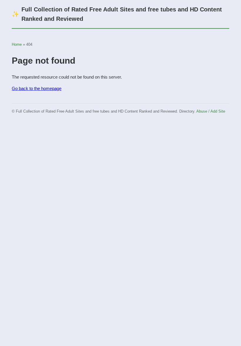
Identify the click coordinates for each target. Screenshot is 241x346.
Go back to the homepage (36, 88)
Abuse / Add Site (210, 111)
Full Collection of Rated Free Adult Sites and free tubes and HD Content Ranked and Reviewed (117, 14)
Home (17, 44)
